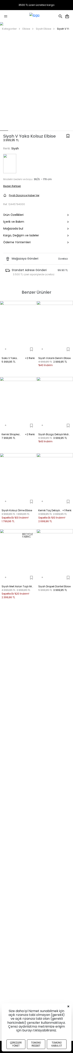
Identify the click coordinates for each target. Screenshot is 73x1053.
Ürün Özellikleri (13, 215)
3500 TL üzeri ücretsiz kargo (36, 5)
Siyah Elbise (43, 29)
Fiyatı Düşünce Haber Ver (24, 195)
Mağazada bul (13, 228)
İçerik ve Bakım (13, 222)
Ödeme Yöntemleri (17, 242)
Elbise (26, 29)
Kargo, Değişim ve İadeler (21, 235)
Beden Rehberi (12, 186)
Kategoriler (9, 29)
